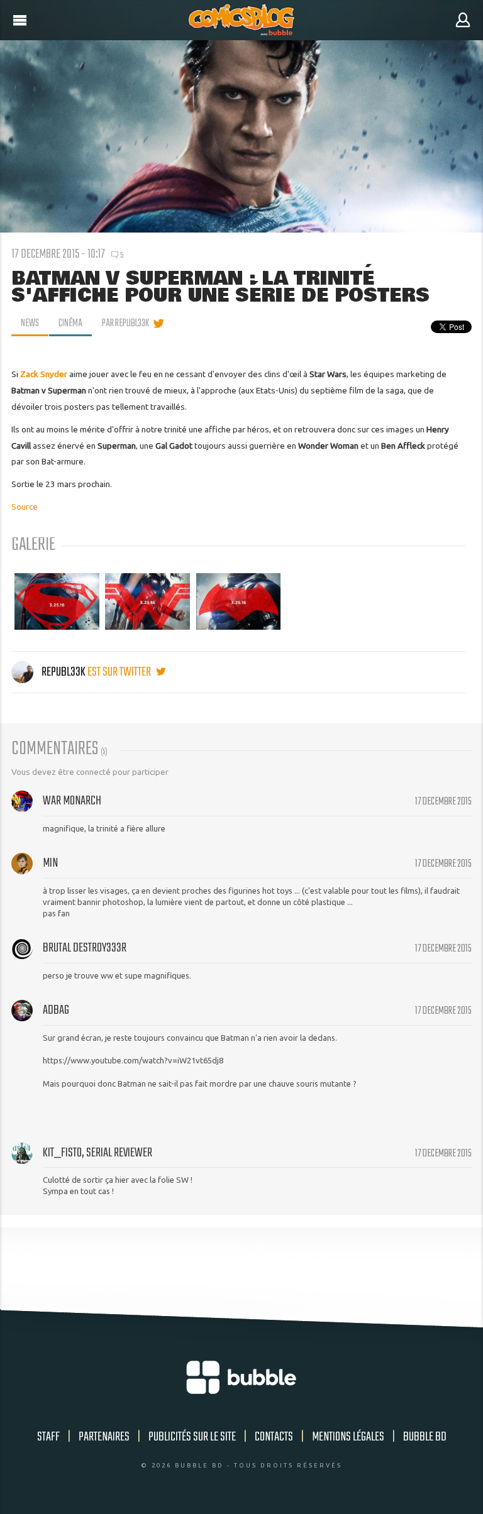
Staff (48, 1437)
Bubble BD (425, 1437)
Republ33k (64, 672)
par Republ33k (125, 323)
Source (24, 507)
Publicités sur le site (192, 1437)
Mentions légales (348, 1437)
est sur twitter (120, 672)
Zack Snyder (43, 374)
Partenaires (104, 1437)
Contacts (274, 1437)
